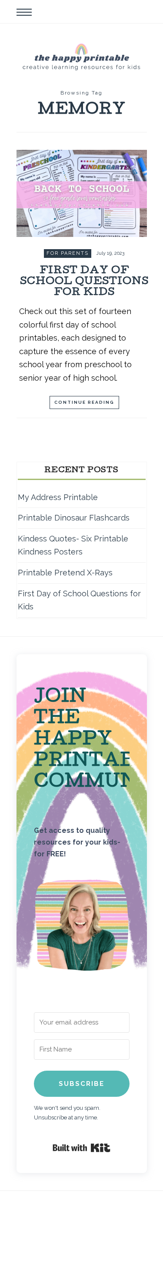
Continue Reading (84, 402)
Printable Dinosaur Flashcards (74, 517)
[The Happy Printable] (82, 56)
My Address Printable (58, 497)
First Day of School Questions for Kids (84, 282)
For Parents (68, 253)
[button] (82, 927)
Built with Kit (81, 1148)
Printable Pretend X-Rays (65, 572)
